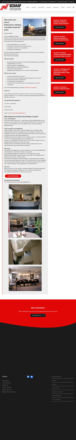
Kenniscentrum (55, 388)
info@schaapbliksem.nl (33, 1)
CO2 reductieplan (56, 399)
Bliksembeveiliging (56, 376)
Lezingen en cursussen (57, 391)
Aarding (54, 380)
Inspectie (54, 384)
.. (4, 225)
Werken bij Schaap (56, 395)
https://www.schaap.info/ (31, 87)
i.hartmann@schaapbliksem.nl (18, 113)
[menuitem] (44, 1)
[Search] (73, 7)
